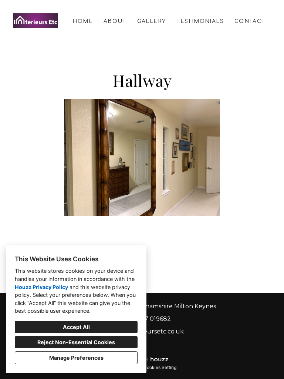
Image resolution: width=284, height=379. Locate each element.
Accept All (76, 327)
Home (82, 21)
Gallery (151, 21)
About (115, 21)
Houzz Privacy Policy (41, 287)
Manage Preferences (76, 358)
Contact (250, 21)
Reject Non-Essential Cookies (76, 342)
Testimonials (200, 21)
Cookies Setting (159, 367)
